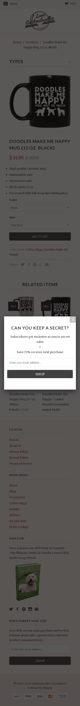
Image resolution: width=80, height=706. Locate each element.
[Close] (73, 319)
